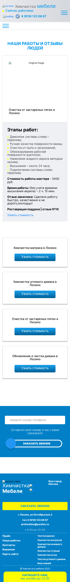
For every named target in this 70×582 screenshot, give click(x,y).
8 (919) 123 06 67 (33, 16)
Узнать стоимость (20, 215)
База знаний (44, 563)
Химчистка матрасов (49, 540)
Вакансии (8, 549)
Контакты (8, 545)
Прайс (6, 536)
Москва (53, 484)
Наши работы (11, 540)
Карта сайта (10, 554)
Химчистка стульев (48, 550)
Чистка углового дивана (51, 559)
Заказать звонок (36, 443)
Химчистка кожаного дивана (49, 545)
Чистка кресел (45, 535)
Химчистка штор (47, 554)
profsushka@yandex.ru (35, 524)
